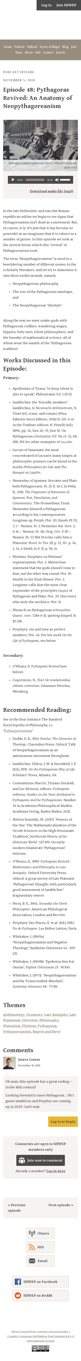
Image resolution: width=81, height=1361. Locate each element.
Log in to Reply (63, 1122)
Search (60, 52)
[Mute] (57, 180)
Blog (65, 47)
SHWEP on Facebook (40, 1282)
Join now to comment (45, 1160)
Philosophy (49, 1020)
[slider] (65, 179)
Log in (46, 5)
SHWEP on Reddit (37, 1295)
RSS (41, 1247)
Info (38, 52)
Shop (18, 52)
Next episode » (60, 1205)
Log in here (55, 1171)
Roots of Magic (50, 47)
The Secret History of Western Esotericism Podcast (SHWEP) (40, 25)
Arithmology (14, 1015)
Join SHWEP (66, 5)
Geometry (34, 1015)
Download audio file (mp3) (51, 191)
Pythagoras (47, 1026)
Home (8, 47)
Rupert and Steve (47, 1031)
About (29, 52)
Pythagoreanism (18, 731)
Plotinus (29, 1026)
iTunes (43, 1233)
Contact (48, 52)
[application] (40, 180)
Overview (30, 1020)
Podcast (19, 47)
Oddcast (32, 47)
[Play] (13, 180)
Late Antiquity (56, 1015)
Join (73, 47)
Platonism (11, 1026)
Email (43, 1261)
